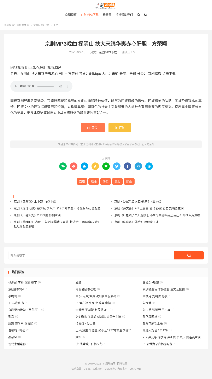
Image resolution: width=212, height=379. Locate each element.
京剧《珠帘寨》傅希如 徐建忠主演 (136, 222)
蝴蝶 (80, 282)
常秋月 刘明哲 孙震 (157, 296)
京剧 (82, 181)
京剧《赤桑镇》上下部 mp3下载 (35, 201)
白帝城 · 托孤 (18, 330)
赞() (93, 127)
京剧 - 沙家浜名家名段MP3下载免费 (137, 201)
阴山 (129, 181)
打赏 (120, 127)
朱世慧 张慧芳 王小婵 (158, 309)
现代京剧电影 (19, 344)
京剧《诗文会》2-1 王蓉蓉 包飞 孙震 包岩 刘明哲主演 (149, 208)
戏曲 (94, 181)
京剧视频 (71, 14)
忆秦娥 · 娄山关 (87, 323)
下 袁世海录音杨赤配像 (159, 344)
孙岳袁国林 (152, 316)
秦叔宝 (14, 337)
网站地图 (122, 363)
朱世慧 (149, 303)
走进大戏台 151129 (157, 330)
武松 (81, 337)
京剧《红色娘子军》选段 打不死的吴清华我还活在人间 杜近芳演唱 (157, 215)
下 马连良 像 (18, 303)
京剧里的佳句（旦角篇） (26, 309)
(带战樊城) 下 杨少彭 (91, 344)
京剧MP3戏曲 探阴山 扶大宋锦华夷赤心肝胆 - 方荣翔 (106, 44)
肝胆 (105, 181)
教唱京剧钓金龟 (155, 323)
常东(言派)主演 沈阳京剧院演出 (98, 296)
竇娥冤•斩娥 (153, 282)
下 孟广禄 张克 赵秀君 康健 (95, 303)
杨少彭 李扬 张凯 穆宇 (24, 282)
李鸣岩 (14, 296)
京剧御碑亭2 (18, 289)
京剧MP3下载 (90, 14)
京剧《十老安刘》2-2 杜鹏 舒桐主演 (37, 215)
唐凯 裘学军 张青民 (22, 323)
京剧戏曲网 (106, 6)
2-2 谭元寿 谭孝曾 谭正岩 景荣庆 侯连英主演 (173, 337)
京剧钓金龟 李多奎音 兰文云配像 (166, 289)
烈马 (13, 316)
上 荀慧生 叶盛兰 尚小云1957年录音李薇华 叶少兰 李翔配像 (106, 330)
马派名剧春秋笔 (88, 289)
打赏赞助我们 (124, 14)
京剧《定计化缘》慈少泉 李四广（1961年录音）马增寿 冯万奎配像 (57, 208)
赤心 (117, 181)
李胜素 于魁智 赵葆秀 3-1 (94, 309)
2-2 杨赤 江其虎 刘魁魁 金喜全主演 (100, 316)
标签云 (107, 14)
